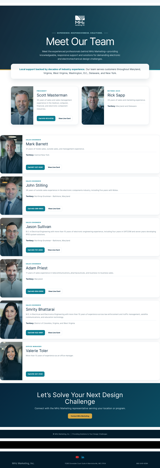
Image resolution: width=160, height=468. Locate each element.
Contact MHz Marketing (80, 416)
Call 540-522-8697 (35, 333)
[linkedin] (83, 457)
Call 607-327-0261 (35, 167)
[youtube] (77, 457)
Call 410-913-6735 (46, 118)
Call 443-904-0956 (35, 291)
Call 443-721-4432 (35, 250)
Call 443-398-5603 (35, 209)
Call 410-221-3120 (35, 374)
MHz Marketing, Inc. (23, 463)
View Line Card (65, 118)
